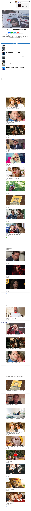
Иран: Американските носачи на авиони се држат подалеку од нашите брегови (17, 56)
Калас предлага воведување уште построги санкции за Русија (15, 67)
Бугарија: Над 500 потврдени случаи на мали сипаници (13, 63)
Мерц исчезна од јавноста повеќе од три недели (13, 52)
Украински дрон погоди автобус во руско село (12, 48)
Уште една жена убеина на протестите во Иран (15, 29)
